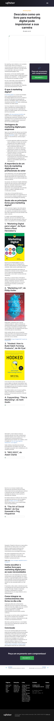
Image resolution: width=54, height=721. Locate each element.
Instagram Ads (17, 686)
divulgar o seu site (13, 500)
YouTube (47, 687)
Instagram (48, 685)
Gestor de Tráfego (26, 695)
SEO (17, 102)
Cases (7, 687)
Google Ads (16, 685)
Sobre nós (8, 686)
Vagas (7, 691)
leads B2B (11, 135)
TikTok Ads (16, 691)
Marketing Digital (27, 10)
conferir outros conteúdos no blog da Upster (15, 644)
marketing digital (10, 94)
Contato (7, 690)
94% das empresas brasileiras (17, 114)
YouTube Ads (16, 689)
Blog (7, 689)
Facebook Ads (17, 687)
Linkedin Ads (16, 690)
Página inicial (8, 685)
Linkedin (47, 686)
